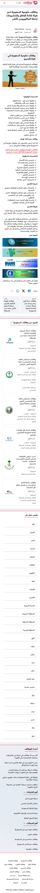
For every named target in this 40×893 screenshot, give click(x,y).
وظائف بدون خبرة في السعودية (26, 374)
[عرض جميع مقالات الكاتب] (35, 30)
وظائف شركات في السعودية (27, 348)
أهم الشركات (32, 792)
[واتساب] (18, 291)
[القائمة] (4, 3)
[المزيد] (12, 291)
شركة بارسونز (32, 351)
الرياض (26, 372)
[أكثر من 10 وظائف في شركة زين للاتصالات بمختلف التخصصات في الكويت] (20, 756)
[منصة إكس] (23, 291)
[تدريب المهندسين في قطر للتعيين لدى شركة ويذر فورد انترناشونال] (20, 763)
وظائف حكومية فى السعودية (27, 445)
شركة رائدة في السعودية (28, 474)
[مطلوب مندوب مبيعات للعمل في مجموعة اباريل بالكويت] (20, 785)
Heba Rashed (19, 29)
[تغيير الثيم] (18, 3)
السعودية (17, 322)
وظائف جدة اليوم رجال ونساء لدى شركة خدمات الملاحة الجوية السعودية (29, 306)
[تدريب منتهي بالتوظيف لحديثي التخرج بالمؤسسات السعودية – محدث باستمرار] (20, 465)
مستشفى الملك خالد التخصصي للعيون (26, 420)
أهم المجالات (32, 823)
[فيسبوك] (29, 291)
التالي (5, 213)
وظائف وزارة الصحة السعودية (27, 416)
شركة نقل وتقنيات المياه (28, 448)
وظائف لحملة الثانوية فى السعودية (28, 381)
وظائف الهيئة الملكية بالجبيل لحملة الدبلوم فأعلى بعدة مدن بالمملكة (10, 306)
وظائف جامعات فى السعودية (27, 498)
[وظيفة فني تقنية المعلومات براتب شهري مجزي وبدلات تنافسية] (20, 778)
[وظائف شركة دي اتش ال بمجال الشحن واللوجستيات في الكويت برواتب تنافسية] (20, 771)
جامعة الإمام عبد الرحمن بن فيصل (28, 501)
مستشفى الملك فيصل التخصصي (29, 389)
